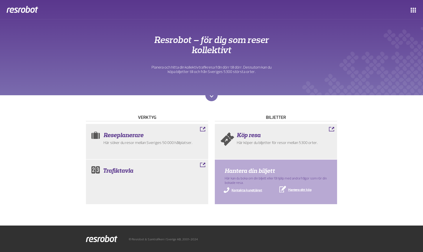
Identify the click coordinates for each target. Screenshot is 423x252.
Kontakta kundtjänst (247, 190)
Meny (413, 10)
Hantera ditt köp (300, 190)
